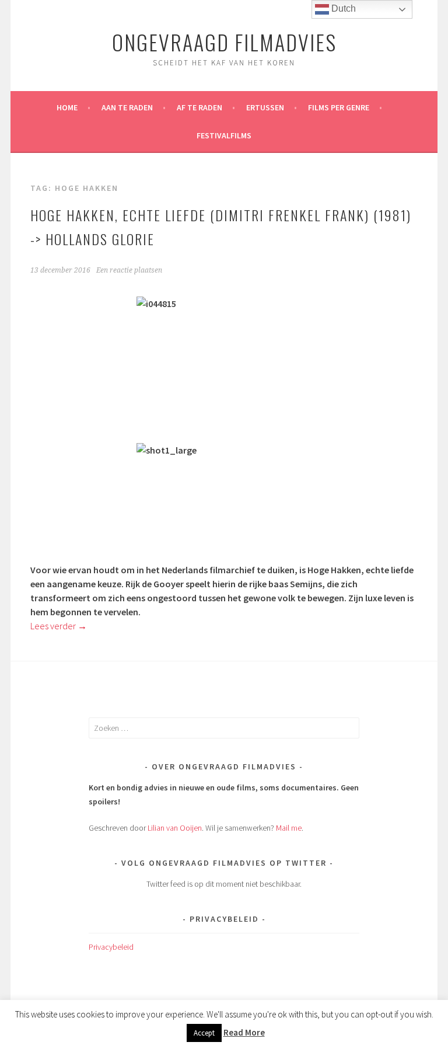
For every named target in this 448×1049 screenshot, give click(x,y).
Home (67, 107)
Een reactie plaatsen (129, 270)
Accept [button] (204, 1033)
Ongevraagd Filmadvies (224, 41)
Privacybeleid (111, 947)
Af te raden (199, 107)
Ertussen (265, 107)
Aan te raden (127, 107)
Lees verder (58, 626)
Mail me (289, 828)
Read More (244, 1032)
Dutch (342, 8)
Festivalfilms (224, 135)
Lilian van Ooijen (175, 828)
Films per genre (338, 107)
